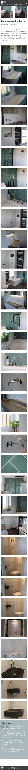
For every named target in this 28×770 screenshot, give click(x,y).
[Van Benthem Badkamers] (11, 3)
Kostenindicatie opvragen (14, 768)
